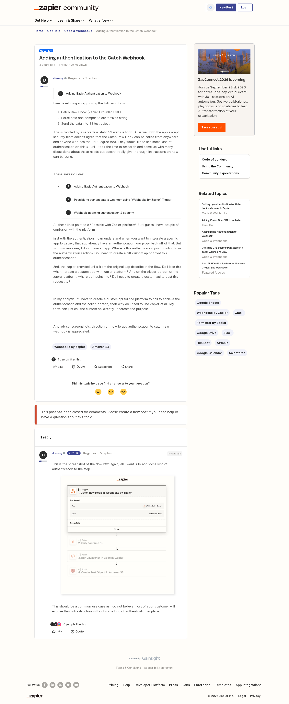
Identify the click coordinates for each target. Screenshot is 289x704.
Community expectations (220, 173)
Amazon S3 (100, 347)
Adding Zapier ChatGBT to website (221, 220)
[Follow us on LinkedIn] (52, 685)
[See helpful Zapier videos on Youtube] (76, 685)
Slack (228, 333)
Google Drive (206, 333)
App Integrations (248, 685)
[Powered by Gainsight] (144, 659)
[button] (226, 7)
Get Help (41, 20)
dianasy (58, 78)
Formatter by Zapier (211, 323)
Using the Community (217, 166)
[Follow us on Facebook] (45, 685)
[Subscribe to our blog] (60, 685)
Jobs (186, 685)
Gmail (239, 313)
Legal (242, 695)
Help (126, 685)
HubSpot (203, 343)
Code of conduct (214, 159)
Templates (223, 685)
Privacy (255, 695)
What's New (99, 20)
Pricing (113, 685)
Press (173, 685)
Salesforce (237, 353)
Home (38, 31)
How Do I (208, 225)
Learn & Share (68, 20)
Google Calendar (209, 353)
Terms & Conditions (128, 667)
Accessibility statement (158, 667)
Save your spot (211, 127)
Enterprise (202, 685)
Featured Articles (213, 272)
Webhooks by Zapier (69, 347)
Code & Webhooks (78, 31)
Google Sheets (208, 303)
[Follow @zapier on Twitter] (68, 685)
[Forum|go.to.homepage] (67, 7)
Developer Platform (149, 685)
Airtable (222, 343)
